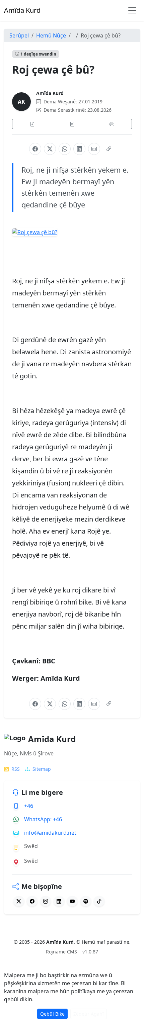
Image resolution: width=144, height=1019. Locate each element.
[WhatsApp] (65, 149)
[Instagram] (45, 901)
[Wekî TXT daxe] (72, 124)
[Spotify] (85, 901)
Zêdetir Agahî (88, 1014)
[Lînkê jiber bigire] (109, 149)
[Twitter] (18, 901)
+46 (28, 806)
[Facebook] (35, 149)
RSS (15, 769)
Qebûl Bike (52, 1014)
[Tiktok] (99, 901)
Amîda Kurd (50, 93)
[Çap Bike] (112, 124)
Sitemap (41, 769)
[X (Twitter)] (50, 149)
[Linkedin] (59, 901)
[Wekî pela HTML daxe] (32, 124)
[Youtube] (72, 901)
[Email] (94, 149)
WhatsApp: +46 (43, 819)
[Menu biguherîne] (132, 10)
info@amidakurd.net (50, 832)
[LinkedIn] (79, 149)
